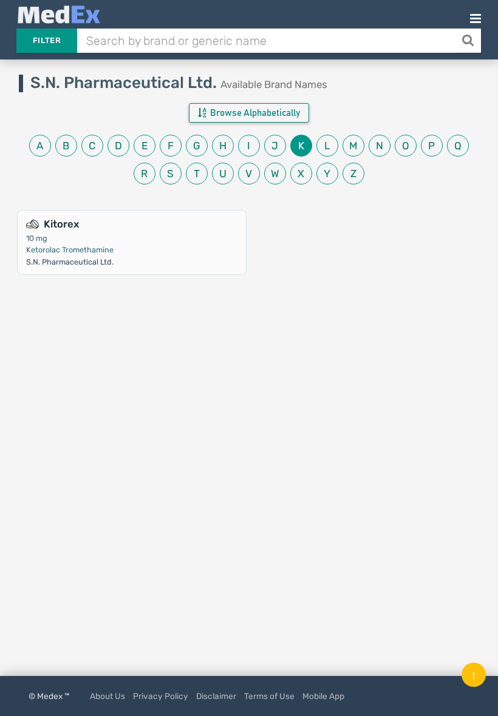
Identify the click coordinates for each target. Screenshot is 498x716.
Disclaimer (216, 696)
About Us (107, 696)
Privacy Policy (160, 696)
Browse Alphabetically (254, 113)
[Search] (469, 41)
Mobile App (323, 696)
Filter (47, 40)
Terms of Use (269, 696)
